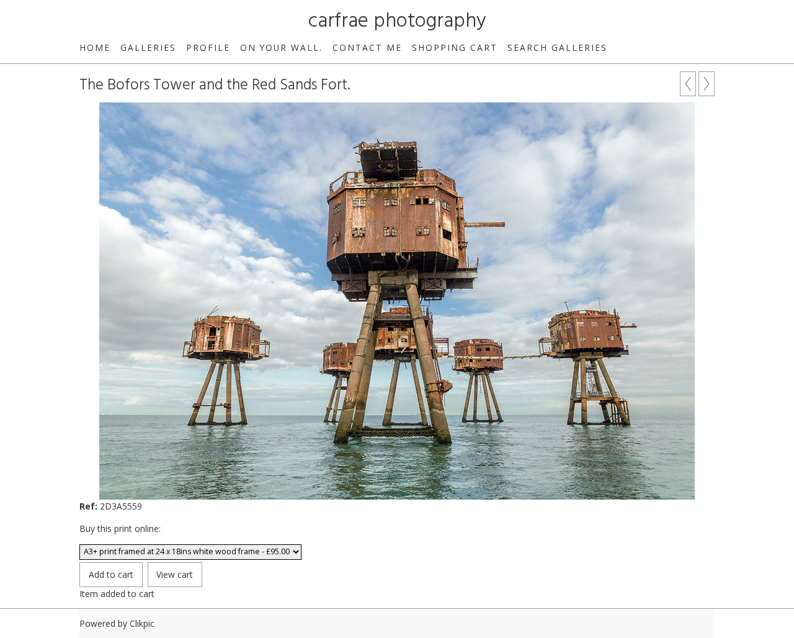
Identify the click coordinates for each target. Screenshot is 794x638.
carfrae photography (397, 21)
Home (94, 47)
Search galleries (557, 47)
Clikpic (142, 623)
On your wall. (281, 47)
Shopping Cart (454, 47)
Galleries (148, 47)
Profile (208, 47)
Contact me (367, 47)
